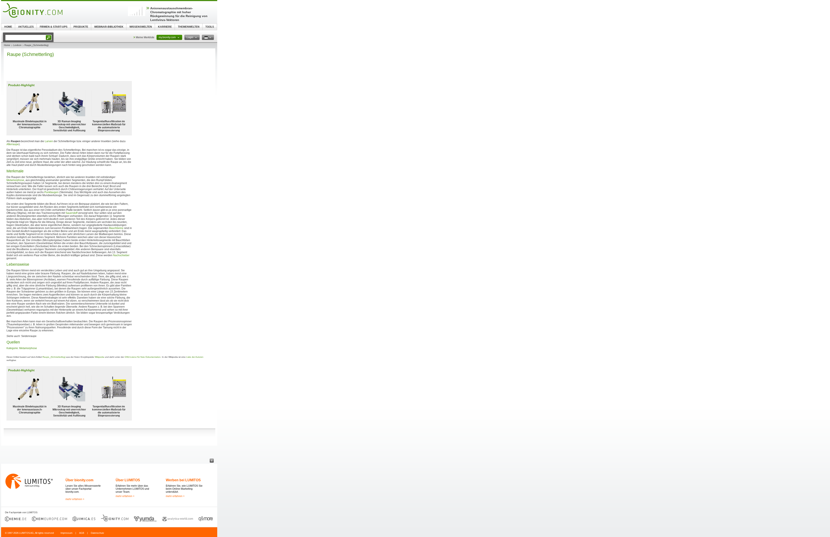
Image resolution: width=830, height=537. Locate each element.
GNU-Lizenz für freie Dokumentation (143, 357)
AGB (81, 533)
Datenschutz (97, 533)
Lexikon (17, 45)
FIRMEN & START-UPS (53, 26)
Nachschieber (121, 255)
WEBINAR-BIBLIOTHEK (108, 26)
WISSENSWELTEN (140, 26)
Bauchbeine (116, 228)
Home (7, 45)
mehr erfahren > (74, 499)
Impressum (66, 533)
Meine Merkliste (145, 37)
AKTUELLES (26, 26)
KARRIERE (165, 26)
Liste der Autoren (194, 357)
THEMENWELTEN (189, 26)
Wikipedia (99, 357)
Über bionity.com (79, 480)
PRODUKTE (80, 26)
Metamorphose (15, 180)
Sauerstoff (71, 212)
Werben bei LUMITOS (183, 480)
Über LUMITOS (128, 480)
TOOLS (209, 26)
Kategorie (12, 348)
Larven (49, 141)
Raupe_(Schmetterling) (54, 357)
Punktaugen (51, 192)
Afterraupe (12, 144)
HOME (8, 26)
